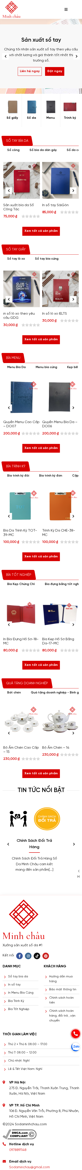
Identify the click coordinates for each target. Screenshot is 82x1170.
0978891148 (17, 1150)
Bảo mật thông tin (62, 989)
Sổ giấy (12, 118)
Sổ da (31, 118)
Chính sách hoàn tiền (61, 1000)
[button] (76, 56)
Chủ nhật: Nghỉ (19, 1060)
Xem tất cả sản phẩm (41, 231)
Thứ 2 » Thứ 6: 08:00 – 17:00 (27, 1044)
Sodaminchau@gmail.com (29, 1167)
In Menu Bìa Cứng (20, 992)
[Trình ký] (69, 106)
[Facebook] (19, 956)
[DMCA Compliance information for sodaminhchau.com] (20, 1133)
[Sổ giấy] (12, 106)
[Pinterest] (45, 956)
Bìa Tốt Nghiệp (18, 1009)
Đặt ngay (54, 71)
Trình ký (70, 118)
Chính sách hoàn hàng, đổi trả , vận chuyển (62, 1016)
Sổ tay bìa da (18, 976)
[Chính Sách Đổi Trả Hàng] (34, 819)
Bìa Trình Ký (16, 1001)
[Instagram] (28, 956)
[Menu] (50, 106)
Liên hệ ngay (30, 71)
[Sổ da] (31, 106)
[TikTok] (37, 956)
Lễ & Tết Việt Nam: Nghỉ (25, 1069)
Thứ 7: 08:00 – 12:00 (22, 1052)
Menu (50, 118)
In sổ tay (14, 984)
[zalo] (75, 1046)
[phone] (75, 1033)
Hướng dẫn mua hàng (61, 979)
